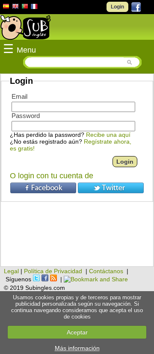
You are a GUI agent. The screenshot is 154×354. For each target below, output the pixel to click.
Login (117, 7)
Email (19, 96)
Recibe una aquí (108, 134)
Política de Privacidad (53, 271)
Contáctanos (106, 271)
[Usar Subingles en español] (6, 7)
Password (26, 115)
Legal (11, 271)
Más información (77, 348)
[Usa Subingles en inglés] (15, 7)
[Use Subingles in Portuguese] (24, 7)
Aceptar (77, 332)
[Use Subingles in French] (34, 7)
